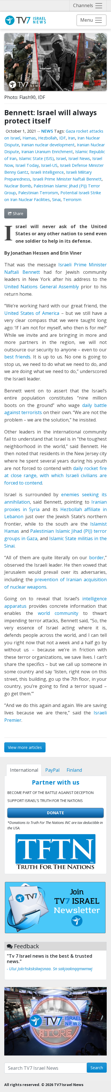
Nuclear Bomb (17, 186)
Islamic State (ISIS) (36, 158)
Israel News (79, 158)
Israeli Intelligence (47, 172)
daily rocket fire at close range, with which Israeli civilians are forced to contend (55, 475)
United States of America (31, 313)
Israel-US (49, 165)
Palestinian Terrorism (38, 192)
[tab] (24, 770)
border (96, 557)
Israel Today (27, 165)
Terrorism (72, 199)
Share (17, 213)
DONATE (55, 812)
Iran (71, 138)
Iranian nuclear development (48, 144)
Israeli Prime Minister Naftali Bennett (67, 179)
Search (97, 1067)
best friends (17, 357)
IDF (62, 138)
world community (58, 613)
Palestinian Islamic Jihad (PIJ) (61, 531)
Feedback (26, 946)
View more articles (25, 747)
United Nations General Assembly (41, 286)
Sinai (56, 199)
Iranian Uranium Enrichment (47, 151)
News (47, 131)
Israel (61, 158)
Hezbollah (47, 138)
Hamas (29, 138)
